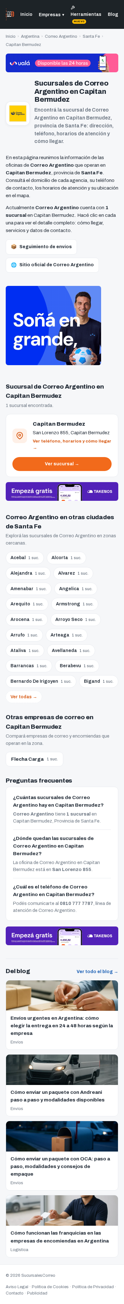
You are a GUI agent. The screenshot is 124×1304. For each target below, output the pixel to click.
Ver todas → (23, 696)
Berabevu (77, 665)
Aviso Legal (17, 1287)
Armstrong (74, 604)
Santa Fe (91, 36)
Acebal (24, 557)
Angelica (76, 588)
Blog (113, 14)
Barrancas (28, 665)
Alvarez (73, 573)
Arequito (27, 604)
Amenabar (28, 588)
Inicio (26, 14)
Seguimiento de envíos (41, 246)
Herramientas (86, 17)
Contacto (15, 1293)
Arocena (26, 619)
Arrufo (24, 635)
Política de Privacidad (93, 1287)
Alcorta (66, 557)
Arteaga (67, 635)
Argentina (30, 36)
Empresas (51, 14)
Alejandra (28, 573)
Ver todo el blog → (97, 971)
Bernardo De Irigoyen (41, 681)
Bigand (99, 681)
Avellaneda (71, 650)
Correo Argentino (61, 36)
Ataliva (24, 650)
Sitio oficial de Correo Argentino (52, 265)
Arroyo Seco (75, 619)
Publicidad (37, 1293)
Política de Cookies (50, 1287)
